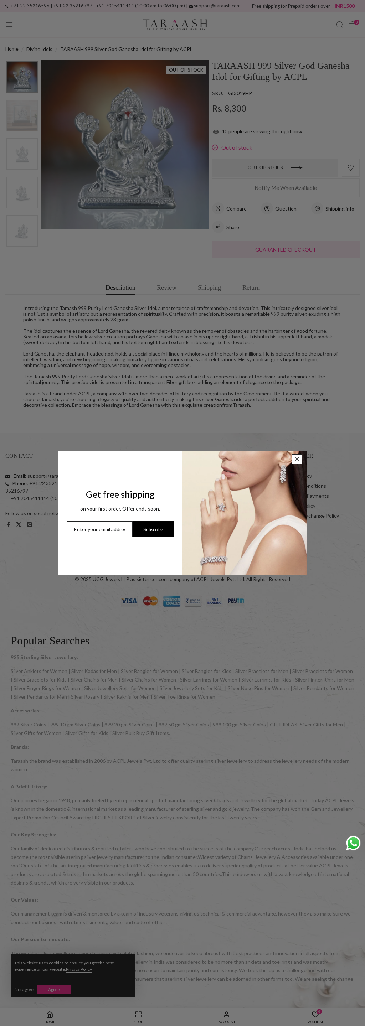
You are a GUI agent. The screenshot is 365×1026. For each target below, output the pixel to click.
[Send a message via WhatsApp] (353, 843)
